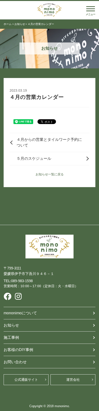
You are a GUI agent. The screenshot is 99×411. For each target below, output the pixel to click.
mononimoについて (20, 313)
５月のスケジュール (34, 158)
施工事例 (11, 337)
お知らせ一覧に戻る (50, 174)
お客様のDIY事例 (18, 350)
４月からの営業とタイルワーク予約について (49, 142)
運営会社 (73, 379)
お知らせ (19, 24)
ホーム (8, 24)
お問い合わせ (15, 362)
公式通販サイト (26, 379)
